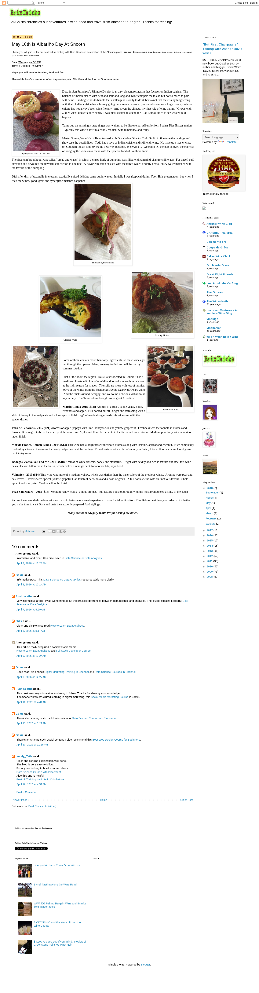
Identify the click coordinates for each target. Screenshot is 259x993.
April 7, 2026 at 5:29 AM (30, 609)
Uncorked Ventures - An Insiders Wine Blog (222, 312)
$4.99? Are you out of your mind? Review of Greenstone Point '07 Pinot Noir (60, 943)
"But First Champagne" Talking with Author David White (222, 49)
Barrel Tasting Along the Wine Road (55, 884)
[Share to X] (57, 531)
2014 (210, 545)
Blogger (145, 964)
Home (103, 799)
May (208, 502)
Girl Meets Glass (217, 265)
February (211, 518)
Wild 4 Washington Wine (222, 336)
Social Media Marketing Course (109, 696)
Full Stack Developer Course (73, 650)
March (210, 513)
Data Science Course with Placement (94, 718)
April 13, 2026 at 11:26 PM (32, 744)
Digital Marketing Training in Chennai (67, 671)
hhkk (19, 621)
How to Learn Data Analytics (67, 625)
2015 (210, 540)
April (209, 508)
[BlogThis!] (54, 531)
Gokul (20, 575)
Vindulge (212, 319)
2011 (210, 561)
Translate (231, 142)
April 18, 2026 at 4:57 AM (31, 784)
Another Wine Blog (219, 223)
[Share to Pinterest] (64, 531)
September (213, 492)
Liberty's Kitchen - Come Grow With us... (58, 865)
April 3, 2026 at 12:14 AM (31, 584)
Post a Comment (26, 792)
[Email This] (50, 531)
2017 (210, 530)
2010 (210, 566)
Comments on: (216, 241)
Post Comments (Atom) (42, 806)
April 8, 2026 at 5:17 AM (30, 630)
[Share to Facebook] (61, 531)
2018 (210, 488)
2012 (210, 556)
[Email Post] (43, 531)
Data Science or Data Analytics (83, 558)
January (211, 523)
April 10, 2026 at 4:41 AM (31, 702)
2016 (210, 535)
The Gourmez (215, 292)
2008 (210, 576)
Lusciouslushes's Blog (222, 283)
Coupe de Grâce (217, 247)
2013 (210, 550)
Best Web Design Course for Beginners (116, 739)
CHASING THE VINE (219, 232)
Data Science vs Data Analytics (62, 579)
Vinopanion (213, 327)
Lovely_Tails (24, 756)
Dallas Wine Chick (218, 256)
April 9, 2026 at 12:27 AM (31, 677)
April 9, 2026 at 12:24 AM (31, 655)
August (210, 497)
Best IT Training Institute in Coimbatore (40, 779)
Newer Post (20, 799)
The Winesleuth (217, 301)
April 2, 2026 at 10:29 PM (31, 563)
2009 (210, 571)
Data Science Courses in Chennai (115, 671)
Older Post (186, 799)
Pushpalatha (24, 596)
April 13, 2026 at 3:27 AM (31, 723)
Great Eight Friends (219, 274)
